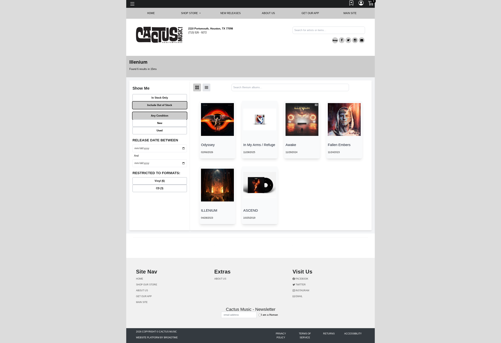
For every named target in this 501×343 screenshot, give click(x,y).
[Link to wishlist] (351, 3)
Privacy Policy (281, 335)
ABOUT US (270, 13)
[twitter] (348, 40)
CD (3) (159, 188)
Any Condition (159, 115)
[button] (191, 13)
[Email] (361, 40)
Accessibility (353, 333)
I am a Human (269, 314)
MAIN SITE (350, 13)
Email (299, 296)
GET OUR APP (310, 13)
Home (139, 278)
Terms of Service (305, 335)
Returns (329, 333)
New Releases (230, 13)
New (159, 123)
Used (160, 130)
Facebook (301, 278)
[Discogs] (335, 40)
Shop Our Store (146, 284)
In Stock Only (159, 97)
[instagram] (355, 40)
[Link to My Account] (361, 3)
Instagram (302, 290)
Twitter (300, 284)
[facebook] (341, 40)
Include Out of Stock (159, 105)
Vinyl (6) (160, 180)
